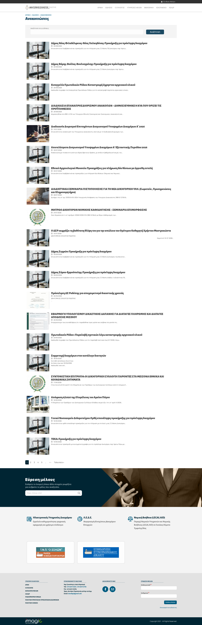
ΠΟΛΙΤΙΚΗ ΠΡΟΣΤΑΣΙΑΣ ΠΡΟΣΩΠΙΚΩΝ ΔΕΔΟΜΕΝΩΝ (42, 600)
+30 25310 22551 (71, 587)
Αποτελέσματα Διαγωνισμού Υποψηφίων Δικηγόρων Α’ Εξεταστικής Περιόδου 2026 (99, 147)
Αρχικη (100, 7)
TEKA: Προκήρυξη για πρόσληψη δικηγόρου (76, 439)
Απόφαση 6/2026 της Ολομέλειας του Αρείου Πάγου (80, 397)
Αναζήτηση (155, 32)
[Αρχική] (41, 7)
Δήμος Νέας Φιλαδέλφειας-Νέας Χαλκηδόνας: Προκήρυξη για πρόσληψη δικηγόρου (99, 43)
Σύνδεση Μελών (169, 2)
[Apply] (79, 493)
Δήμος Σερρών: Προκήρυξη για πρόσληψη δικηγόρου (81, 251)
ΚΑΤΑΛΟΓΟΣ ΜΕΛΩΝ (31, 591)
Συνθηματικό (144, 593)
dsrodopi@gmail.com (75, 593)
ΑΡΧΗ (27, 585)
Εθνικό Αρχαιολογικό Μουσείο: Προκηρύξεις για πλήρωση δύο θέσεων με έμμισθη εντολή (102, 168)
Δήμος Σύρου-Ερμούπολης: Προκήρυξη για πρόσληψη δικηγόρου (88, 272)
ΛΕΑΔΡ (171, 7)
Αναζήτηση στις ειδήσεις (40, 28)
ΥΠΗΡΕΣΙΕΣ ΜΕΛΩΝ (134, 7)
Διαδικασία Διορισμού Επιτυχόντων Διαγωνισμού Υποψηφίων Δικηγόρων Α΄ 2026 (98, 126)
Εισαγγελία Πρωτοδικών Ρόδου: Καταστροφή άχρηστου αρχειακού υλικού (93, 85)
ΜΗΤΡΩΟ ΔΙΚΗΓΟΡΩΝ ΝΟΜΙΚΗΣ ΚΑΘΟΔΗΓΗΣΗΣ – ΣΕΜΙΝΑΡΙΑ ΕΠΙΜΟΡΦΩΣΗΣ (99, 210)
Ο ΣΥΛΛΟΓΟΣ (29, 588)
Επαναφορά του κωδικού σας (168, 607)
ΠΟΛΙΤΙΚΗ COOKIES (31, 603)
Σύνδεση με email (145, 585)
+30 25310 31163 (81, 587)
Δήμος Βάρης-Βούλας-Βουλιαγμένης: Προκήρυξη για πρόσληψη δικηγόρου (94, 64)
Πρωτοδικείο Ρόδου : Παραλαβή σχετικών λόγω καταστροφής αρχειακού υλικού (96, 335)
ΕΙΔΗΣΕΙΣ (35, 15)
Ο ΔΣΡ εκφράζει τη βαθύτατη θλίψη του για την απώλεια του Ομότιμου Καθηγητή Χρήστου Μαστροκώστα (111, 230)
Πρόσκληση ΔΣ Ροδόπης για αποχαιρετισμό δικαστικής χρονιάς (87, 293)
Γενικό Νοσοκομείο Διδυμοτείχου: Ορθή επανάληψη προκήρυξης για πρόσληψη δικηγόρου (103, 418)
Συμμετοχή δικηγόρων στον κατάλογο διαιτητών (78, 355)
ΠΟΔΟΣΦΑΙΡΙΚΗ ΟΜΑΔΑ (33, 597)
